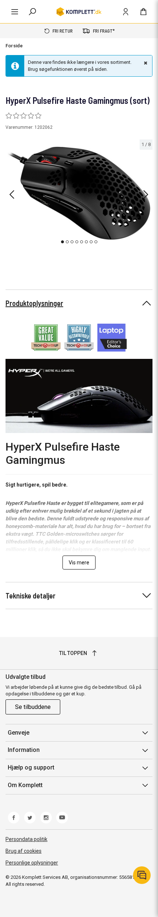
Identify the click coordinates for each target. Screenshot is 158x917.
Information (24, 749)
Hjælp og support (31, 767)
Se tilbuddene (33, 706)
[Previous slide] (11, 194)
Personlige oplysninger (32, 863)
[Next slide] (145, 194)
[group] (79, 193)
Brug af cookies (24, 851)
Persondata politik (26, 839)
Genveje (18, 732)
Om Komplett (25, 785)
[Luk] (144, 62)
